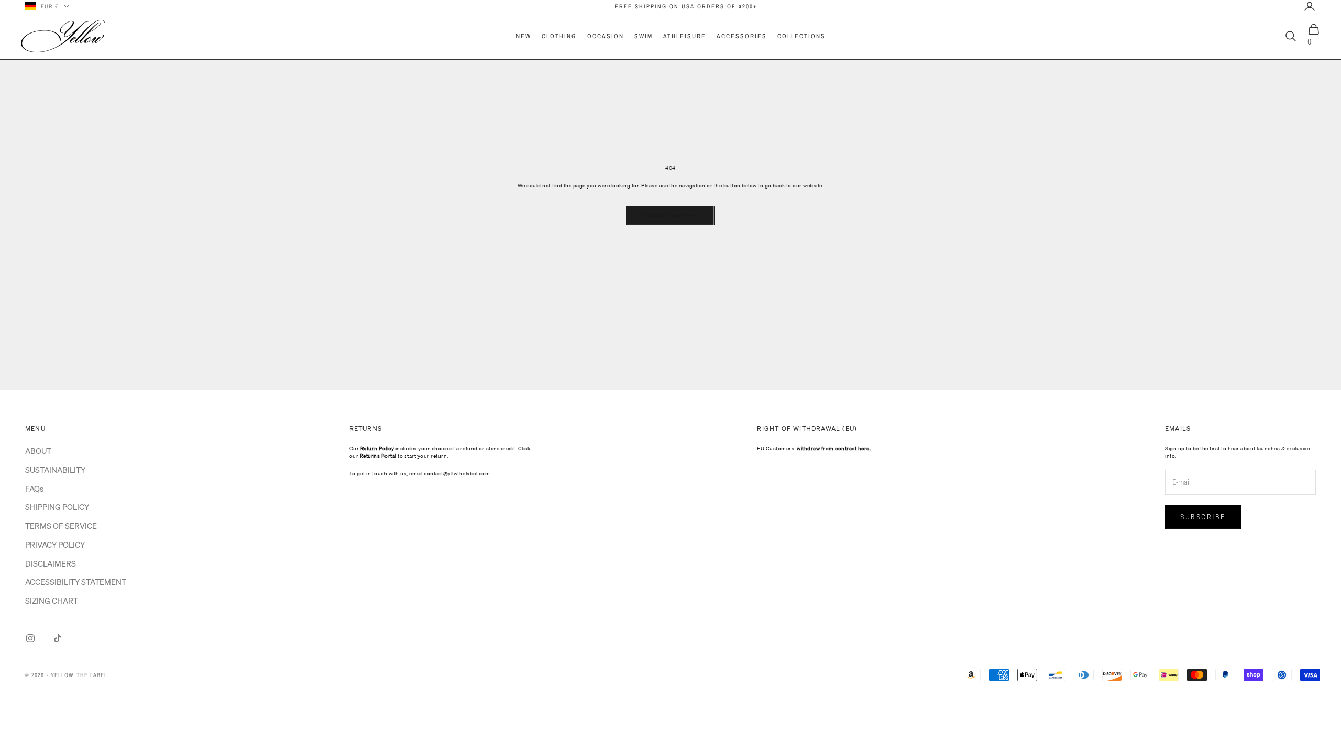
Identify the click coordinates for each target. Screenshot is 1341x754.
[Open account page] (1309, 6)
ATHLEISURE (684, 36)
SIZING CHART (51, 600)
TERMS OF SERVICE (61, 525)
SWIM (643, 36)
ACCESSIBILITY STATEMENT (75, 581)
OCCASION (605, 36)
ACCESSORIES (742, 36)
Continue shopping (670, 215)
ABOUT (38, 451)
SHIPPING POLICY (57, 507)
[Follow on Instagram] (30, 638)
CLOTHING (559, 36)
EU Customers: (814, 448)
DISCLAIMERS (50, 563)
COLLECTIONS (801, 36)
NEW (523, 36)
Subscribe (1203, 517)
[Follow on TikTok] (57, 638)
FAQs (34, 488)
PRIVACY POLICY (55, 544)
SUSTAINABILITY (55, 469)
